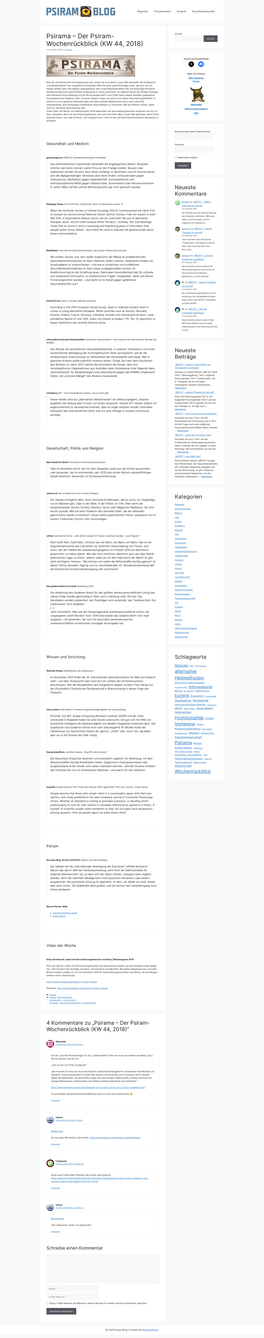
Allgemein (142, 11)
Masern (194, 733)
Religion (179, 619)
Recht (178, 615)
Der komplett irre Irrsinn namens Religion (79, 493)
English (178, 521)
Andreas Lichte (181, 687)
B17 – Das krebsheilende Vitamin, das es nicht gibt (83, 393)
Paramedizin (181, 585)
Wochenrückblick (64, 997)
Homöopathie (181, 555)
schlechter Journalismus (188, 754)
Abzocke (181, 665)
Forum (196, 81)
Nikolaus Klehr (208, 733)
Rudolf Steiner (183, 747)
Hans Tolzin (189, 708)
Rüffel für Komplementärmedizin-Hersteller (85, 157)
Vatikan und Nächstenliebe (94, 860)
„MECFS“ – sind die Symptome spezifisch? (196, 413)
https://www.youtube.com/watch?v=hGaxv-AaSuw (71, 981)
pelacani (186, 228)
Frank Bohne (59, 916)
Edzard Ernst (202, 690)
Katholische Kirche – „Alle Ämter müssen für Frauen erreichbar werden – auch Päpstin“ (96, 536)
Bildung (178, 513)
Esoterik (181, 11)
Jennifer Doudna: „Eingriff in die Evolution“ (86, 752)
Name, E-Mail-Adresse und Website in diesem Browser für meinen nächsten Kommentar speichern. (98, 1303)
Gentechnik (201, 700)
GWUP (178, 708)
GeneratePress (150, 1329)
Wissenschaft (181, 636)
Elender (185, 201)
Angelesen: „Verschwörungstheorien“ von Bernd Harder (72, 1003)
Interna (178, 568)
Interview (179, 572)
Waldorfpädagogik (183, 762)
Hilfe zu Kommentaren (196, 108)
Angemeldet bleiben (187, 157)
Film (177, 534)
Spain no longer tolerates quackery (78, 300)
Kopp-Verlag (207, 729)
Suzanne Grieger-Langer (65, 913)
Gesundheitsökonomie (186, 551)
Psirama (52, 995)
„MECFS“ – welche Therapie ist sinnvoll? (194, 392)
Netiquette (196, 104)
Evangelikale (210, 696)
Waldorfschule (182, 632)
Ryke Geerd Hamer (184, 751)
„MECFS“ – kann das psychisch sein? (193, 435)
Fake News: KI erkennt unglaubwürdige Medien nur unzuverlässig (93, 709)
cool (177, 517)
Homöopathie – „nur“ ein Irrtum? (62, 1000)
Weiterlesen (180, 388)
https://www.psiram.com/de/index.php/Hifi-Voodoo (115, 1137)
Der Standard (189, 691)
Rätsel (178, 611)
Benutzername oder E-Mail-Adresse (192, 131)
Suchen (178, 33)
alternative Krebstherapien (190, 682)
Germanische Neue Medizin (190, 704)
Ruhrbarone (198, 748)
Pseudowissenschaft (203, 11)
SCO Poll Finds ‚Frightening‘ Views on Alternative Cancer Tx (93, 204)
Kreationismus (181, 733)
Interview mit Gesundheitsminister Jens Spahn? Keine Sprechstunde (93, 250)
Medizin (179, 581)
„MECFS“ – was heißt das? (188, 456)
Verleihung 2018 (85, 586)
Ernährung (180, 525)
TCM (205, 755)
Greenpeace (211, 705)
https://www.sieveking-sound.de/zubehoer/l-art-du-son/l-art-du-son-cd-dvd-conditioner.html (98, 1087)
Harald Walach (204, 708)
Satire (178, 624)
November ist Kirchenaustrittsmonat (87, 462)
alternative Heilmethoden (189, 674)
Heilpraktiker (183, 712)
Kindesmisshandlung (188, 728)
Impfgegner (185, 723)
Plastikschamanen (184, 590)
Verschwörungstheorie (186, 628)
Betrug (178, 690)
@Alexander (57, 1131)
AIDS (191, 666)
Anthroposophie (183, 508)
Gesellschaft (181, 547)
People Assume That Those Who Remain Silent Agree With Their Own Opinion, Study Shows (102, 787)
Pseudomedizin (162, 11)
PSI (176, 602)
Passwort (179, 144)
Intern (200, 724)
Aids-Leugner (200, 666)
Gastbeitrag (181, 538)
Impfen (178, 564)
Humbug (179, 560)
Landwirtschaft (182, 577)
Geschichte (180, 543)
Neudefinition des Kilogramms (79, 670)
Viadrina (207, 759)
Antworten (55, 1100)
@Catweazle (57, 1218)
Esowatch (197, 696)
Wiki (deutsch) (196, 78)
